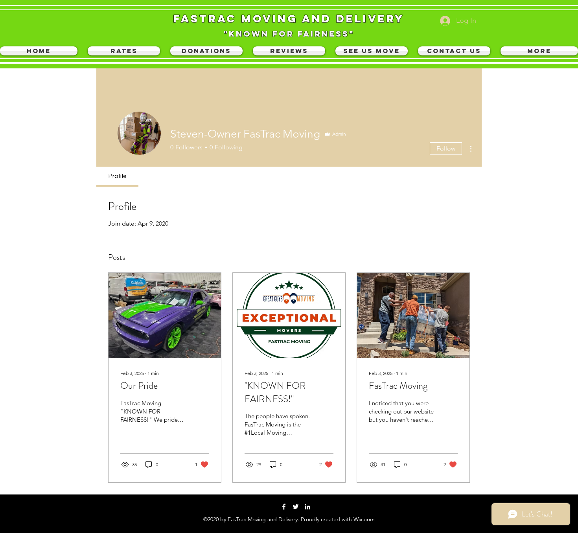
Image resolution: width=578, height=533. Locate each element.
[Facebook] (284, 507)
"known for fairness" (289, 34)
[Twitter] (296, 507)
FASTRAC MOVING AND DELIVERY (289, 18)
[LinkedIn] (307, 507)
